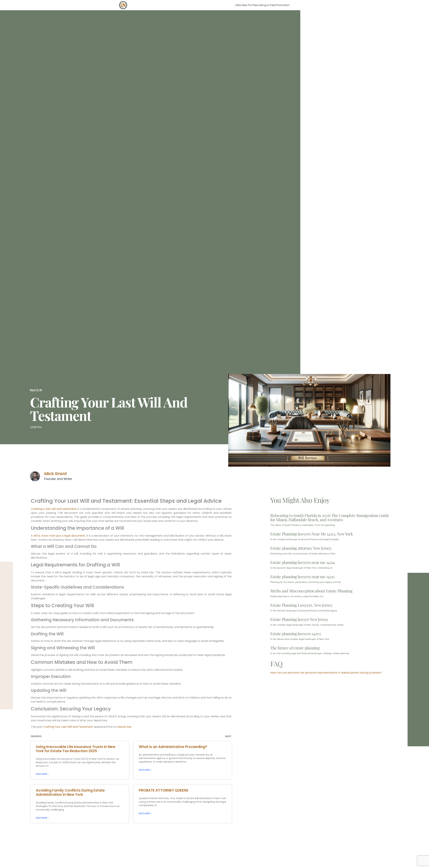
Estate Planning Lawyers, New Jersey (301, 605)
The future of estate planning (295, 647)
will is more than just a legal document (59, 536)
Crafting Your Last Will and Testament (68, 727)
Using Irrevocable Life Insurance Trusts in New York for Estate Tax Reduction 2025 (75, 748)
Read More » (42, 774)
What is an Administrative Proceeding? (173, 746)
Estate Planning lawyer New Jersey (299, 619)
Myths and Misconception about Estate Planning (311, 590)
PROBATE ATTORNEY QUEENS (163, 790)
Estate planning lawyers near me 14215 (302, 576)
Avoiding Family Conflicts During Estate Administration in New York (70, 792)
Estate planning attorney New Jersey (300, 548)
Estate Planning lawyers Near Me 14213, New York (311, 533)
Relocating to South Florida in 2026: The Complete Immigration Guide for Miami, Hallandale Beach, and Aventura (329, 517)
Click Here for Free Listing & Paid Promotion (262, 5)
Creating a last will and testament (53, 509)
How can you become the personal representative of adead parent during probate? (326, 673)
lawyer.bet (124, 727)
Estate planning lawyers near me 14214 (302, 562)
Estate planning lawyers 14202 (295, 633)
